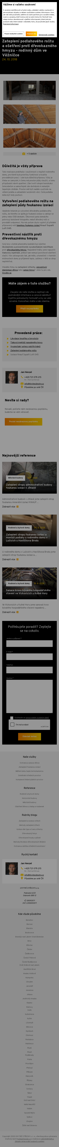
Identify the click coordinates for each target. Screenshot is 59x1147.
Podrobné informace (11, 24)
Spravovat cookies (46, 35)
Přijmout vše (31, 34)
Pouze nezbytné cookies (14, 34)
